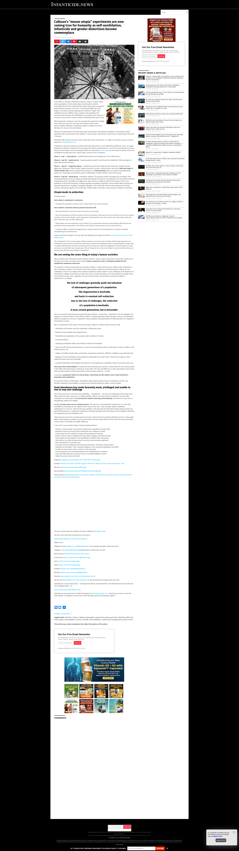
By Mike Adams (155, 81)
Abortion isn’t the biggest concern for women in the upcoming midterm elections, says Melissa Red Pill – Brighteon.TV (164, 135)
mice (131, 617)
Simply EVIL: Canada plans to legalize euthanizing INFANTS (163, 152)
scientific (86, 620)
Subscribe (160, 848)
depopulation (90, 617)
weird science (128, 620)
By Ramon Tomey (156, 116)
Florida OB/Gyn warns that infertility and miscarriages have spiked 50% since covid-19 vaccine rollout (163, 195)
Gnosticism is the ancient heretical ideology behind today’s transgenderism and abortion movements (163, 181)
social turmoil (106, 620)
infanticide (121, 617)
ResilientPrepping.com (99, 593)
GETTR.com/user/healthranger (69, 561)
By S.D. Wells (155, 148)
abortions (68, 617)
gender (107, 617)
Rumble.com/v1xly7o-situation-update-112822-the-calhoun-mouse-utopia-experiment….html (92, 463)
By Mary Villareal (156, 138)
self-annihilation (95, 620)
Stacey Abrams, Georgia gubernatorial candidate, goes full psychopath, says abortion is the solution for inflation (163, 174)
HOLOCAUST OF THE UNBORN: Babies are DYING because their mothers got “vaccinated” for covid (164, 107)
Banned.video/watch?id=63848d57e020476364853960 (82, 471)
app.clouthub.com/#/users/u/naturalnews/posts (78, 576)
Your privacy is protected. (64, 648)
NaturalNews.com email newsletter (75, 580)
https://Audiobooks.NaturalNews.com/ (67, 590)
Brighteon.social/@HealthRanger (77, 546)
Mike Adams (68, 37)
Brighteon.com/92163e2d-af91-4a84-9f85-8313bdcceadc (81, 460)
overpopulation (69, 620)
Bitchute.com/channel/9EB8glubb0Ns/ (74, 572)
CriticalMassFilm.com (69, 142)
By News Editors (156, 103)
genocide (114, 617)
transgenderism (117, 620)
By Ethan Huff (155, 88)
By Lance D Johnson (156, 162)
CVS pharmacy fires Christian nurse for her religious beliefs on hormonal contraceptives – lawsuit (164, 202)
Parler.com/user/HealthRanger (70, 565)
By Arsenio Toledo (156, 96)
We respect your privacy (109, 835)
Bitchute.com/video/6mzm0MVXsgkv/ (74, 467)
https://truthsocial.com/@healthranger (77, 557)
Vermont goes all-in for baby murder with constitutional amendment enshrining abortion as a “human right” (162, 86)
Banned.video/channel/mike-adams (76, 554)
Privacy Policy (119, 844)
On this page (104, 150)
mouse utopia (58, 620)
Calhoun (75, 617)
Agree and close (221, 840)
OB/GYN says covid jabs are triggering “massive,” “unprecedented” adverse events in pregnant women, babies (164, 217)
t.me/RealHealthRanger (69, 550)
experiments (99, 617)
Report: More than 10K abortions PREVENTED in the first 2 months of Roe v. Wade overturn (163, 128)
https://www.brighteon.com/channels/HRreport (70, 539)
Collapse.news (100, 531)
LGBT (127, 617)
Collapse (82, 617)
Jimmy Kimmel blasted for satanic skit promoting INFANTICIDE (164, 114)
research (79, 620)
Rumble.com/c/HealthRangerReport (72, 569)
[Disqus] (94, 744)
